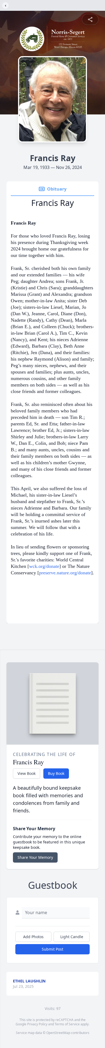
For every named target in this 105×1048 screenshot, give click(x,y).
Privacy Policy (37, 1024)
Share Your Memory (35, 857)
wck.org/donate (44, 566)
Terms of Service (67, 1024)
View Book (27, 773)
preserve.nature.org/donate (65, 572)
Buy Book (56, 773)
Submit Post (52, 949)
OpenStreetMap (58, 1032)
